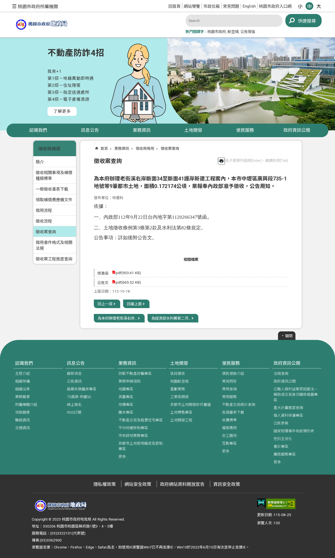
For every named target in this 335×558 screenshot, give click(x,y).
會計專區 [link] (281, 446)
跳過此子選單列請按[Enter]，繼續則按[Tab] (253, 160)
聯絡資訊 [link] (22, 420)
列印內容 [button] (221, 161)
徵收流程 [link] (44, 221)
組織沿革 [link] (22, 389)
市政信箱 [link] (211, 6)
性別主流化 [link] (283, 439)
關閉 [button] (289, 336)
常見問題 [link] (231, 6)
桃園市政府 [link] (216, 31)
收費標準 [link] (229, 420)
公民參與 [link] (281, 423)
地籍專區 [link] (125, 389)
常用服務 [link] (229, 397)
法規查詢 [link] (281, 373)
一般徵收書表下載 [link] (52, 189)
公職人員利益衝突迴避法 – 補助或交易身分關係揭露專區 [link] (296, 394)
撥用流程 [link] (44, 210)
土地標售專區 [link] (181, 412)
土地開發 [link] (193, 130)
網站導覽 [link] (192, 6)
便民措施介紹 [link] (233, 373)
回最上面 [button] (134, 304)
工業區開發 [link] (179, 397)
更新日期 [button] (264, 515)
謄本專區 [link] (125, 412)
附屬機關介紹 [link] (26, 404)
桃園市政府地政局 (41, 25)
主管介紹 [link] (22, 373)
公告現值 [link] (247, 31)
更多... (123, 456)
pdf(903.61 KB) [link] (128, 273)
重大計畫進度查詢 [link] (288, 408)
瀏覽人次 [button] (264, 523)
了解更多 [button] (62, 111)
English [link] (249, 6)
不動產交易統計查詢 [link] (238, 404)
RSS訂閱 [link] (74, 412)
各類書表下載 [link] (233, 412)
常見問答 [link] (229, 381)
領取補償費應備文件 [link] (54, 199)
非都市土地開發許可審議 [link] (190, 404)
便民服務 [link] (245, 130)
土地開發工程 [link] (181, 420)
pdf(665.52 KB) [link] (128, 282)
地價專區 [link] (125, 404)
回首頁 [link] (174, 6)
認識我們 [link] (38, 130)
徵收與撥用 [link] (145, 148)
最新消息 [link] (74, 373)
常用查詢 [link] (229, 389)
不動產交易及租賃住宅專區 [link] (140, 420)
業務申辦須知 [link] (129, 381)
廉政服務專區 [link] (285, 454)
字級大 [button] (319, 6)
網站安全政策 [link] (137, 484)
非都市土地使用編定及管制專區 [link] (140, 446)
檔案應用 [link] (229, 428)
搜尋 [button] (311, 21)
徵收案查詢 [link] (46, 231)
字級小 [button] (300, 6)
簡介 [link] (40, 161)
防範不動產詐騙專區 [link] (135, 373)
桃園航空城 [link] (179, 381)
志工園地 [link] (229, 435)
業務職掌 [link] (22, 397)
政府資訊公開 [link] (296, 130)
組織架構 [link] (22, 381)
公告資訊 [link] (74, 381)
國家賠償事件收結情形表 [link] (294, 431)
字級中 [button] (309, 6)
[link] (261, 503)
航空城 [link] (233, 31)
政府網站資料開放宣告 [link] (182, 484)
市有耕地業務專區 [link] (133, 435)
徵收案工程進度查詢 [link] (54, 258)
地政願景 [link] (22, 412)
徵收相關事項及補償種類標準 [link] (54, 175)
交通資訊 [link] (22, 428)
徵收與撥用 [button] (49, 149)
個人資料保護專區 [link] (288, 415)
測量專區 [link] (125, 397)
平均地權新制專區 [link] (133, 428)
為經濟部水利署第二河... (171, 318)
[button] (35, 6)
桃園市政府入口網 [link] (275, 6)
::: (1, 123)
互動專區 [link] (229, 443)
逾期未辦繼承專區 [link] (81, 389)
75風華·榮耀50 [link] (79, 397)
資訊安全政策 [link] (226, 484)
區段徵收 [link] (177, 373)
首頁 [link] (104, 148)
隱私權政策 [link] (104, 484)
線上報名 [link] (74, 404)
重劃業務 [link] (177, 389)
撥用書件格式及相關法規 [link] (54, 245)
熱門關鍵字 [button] (195, 31)
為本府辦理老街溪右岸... (117, 318)
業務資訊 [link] (142, 130)
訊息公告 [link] (90, 130)
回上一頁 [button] (105, 304)
